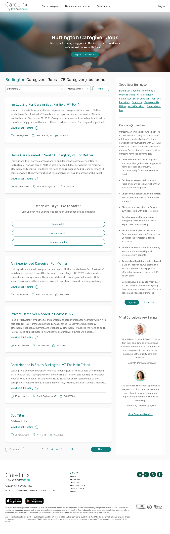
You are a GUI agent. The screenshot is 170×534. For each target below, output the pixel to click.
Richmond (147, 90)
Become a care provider (77, 6)
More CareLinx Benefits (140, 414)
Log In (161, 6)
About (73, 476)
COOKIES (9, 490)
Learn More (150, 302)
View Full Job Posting (22, 128)
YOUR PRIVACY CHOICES (26, 490)
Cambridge (147, 94)
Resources (75, 482)
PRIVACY (43, 490)
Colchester (125, 98)
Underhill (123, 94)
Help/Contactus (77, 485)
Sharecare (75, 479)
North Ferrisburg (136, 106)
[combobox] (7, 89)
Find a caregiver (50, 6)
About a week (58, 233)
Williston (134, 94)
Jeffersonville (151, 102)
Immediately (58, 224)
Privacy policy (77, 488)
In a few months (58, 242)
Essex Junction (141, 98)
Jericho (136, 90)
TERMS (52, 490)
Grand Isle (137, 102)
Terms (73, 491)
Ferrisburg (124, 102)
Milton (122, 106)
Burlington (124, 90)
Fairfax (155, 98)
